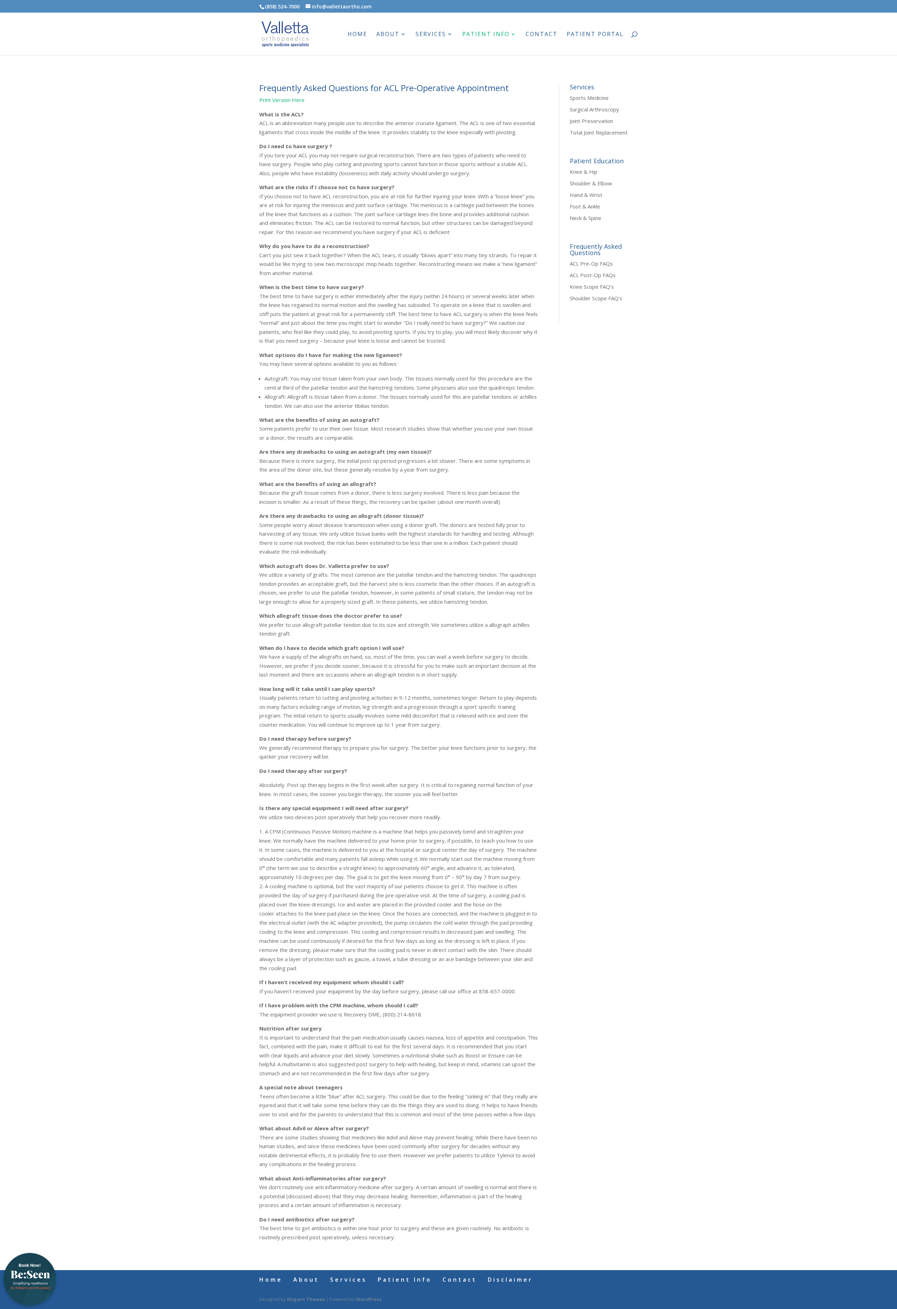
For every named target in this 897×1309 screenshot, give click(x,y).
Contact (541, 35)
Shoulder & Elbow (591, 183)
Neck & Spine (585, 217)
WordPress (369, 1299)
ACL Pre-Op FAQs (591, 263)
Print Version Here (281, 99)
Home (357, 35)
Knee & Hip (583, 171)
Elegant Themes (306, 1299)
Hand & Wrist (586, 194)
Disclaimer (510, 1279)
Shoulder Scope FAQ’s (596, 298)
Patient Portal (595, 35)
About (387, 35)
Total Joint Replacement (599, 132)
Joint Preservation (591, 120)
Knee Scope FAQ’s (592, 286)
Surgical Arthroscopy (594, 109)
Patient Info (485, 35)
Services (431, 35)
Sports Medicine (589, 97)
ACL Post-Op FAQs (593, 275)
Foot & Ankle (585, 206)
